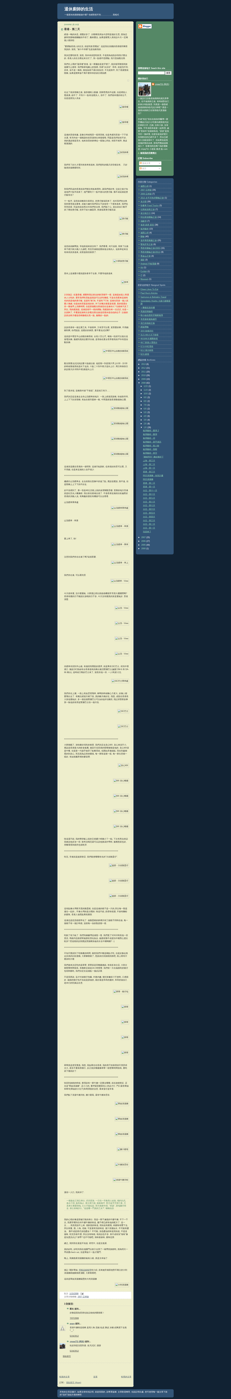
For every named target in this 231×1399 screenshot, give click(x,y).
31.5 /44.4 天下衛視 (149, 335)
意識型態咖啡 (146, 311)
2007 (143, 537)
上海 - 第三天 (149, 461)
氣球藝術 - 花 (149, 438)
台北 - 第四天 (149, 517)
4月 (145, 416)
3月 (145, 420)
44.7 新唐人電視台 (148, 342)
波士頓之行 (145, 213)
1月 (145, 427)
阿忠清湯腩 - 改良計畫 (153, 476)
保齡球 (143, 221)
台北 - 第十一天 (150, 490)
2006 (143, 541)
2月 (145, 424)
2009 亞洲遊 (146, 194)
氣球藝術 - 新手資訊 (152, 442)
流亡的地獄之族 (147, 323)
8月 (145, 401)
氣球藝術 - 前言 (150, 453)
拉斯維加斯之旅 (147, 209)
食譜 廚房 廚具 (147, 225)
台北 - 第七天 (149, 505)
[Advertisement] (94, 1367)
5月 (145, 412)
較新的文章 (64, 1377)
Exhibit (143, 271)
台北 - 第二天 (149, 524)
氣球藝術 (144, 229)
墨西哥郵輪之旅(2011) (150, 252)
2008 (143, 383)
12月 (146, 386)
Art (141, 267)
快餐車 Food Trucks (149, 205)
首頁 (95, 1377)
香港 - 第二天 (72, 29)
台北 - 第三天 (149, 520)
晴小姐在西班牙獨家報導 (151, 315)
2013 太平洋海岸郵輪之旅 (152, 198)
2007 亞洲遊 (83, 1297)
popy (72, 1324)
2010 (143, 375)
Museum (144, 279)
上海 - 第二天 (149, 464)
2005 (143, 545)
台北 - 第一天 (149, 528)
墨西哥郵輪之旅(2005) (150, 248)
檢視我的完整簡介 (148, 153)
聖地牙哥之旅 (146, 244)
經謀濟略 (144, 327)
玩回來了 (147, 532)
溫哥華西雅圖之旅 (148, 240)
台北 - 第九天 (149, 498)
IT (141, 275)
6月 (145, 409)
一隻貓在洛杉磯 (147, 308)
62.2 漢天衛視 (146, 350)
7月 (145, 405)
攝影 (142, 260)
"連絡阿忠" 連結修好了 (153, 457)
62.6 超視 (144, 354)
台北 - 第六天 (149, 509)
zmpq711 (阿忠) (77, 1341)
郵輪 (142, 236)
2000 (143, 548)
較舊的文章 (126, 1377)
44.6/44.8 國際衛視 (149, 339)
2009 (143, 379)
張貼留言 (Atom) (73, 1383)
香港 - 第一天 (149, 487)
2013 (143, 364)
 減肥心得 (144, 186)
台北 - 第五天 (149, 513)
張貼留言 (67, 1356)
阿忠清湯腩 (148, 479)
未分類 (143, 202)
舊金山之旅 (145, 256)
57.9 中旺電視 (146, 346)
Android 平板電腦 (148, 264)
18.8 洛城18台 (146, 331)
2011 (143, 372)
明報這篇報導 (85, 1270)
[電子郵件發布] (81, 1293)
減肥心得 (144, 233)
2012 (143, 368)
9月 (145, 397)
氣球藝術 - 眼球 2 (151, 431)
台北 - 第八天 (149, 502)
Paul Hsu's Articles (149, 293)
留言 (144, 169)
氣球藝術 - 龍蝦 (150, 449)
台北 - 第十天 (149, 494)
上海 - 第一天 (149, 468)
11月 (146, 390)
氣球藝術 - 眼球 (150, 434)
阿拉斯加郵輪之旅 (148, 217)
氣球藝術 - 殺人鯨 (151, 446)
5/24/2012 (74, 1336)
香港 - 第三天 (149, 472)
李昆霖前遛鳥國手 (148, 319)
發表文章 (146, 163)
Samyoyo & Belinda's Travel (153, 297)
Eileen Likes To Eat (149, 289)
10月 (146, 394)
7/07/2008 (74, 1318)
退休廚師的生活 (78, 9)
